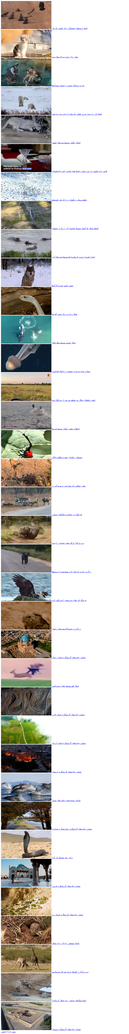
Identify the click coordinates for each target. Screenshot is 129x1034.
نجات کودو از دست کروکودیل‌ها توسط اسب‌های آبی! (73, 257)
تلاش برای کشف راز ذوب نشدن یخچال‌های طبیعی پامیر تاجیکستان (79, 171)
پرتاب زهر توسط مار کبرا (62, 858)
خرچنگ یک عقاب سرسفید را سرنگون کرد (69, 600)
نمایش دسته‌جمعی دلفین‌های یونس (66, 800)
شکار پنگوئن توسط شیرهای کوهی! (66, 143)
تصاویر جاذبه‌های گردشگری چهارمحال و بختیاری (72, 829)
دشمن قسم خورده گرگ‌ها (62, 286)
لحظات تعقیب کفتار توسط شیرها (65, 429)
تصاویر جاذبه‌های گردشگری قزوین (66, 886)
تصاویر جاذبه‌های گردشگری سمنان (66, 1029)
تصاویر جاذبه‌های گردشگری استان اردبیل (69, 743)
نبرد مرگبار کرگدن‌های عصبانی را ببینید (68, 543)
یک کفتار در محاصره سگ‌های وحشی (67, 515)
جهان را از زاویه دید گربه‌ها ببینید (65, 57)
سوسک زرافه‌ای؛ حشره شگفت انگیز (67, 457)
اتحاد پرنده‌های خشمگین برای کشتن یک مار (69, 28)
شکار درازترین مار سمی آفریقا (64, 314)
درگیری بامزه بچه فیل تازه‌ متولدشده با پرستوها (71, 572)
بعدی (13, 1032)
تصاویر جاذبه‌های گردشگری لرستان (66, 772)
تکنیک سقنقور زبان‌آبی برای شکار (65, 943)
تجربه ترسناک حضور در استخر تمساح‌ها (68, 85)
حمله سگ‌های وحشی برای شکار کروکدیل (69, 1000)
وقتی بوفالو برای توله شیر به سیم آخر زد (69, 486)
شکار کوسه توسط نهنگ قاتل (64, 343)
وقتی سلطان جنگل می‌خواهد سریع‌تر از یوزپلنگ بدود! (73, 400)
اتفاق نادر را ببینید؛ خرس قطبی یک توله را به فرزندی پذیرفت (77, 114)
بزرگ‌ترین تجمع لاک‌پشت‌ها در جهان (66, 629)
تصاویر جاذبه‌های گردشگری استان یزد (67, 915)
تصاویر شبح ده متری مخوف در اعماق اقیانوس (71, 371)
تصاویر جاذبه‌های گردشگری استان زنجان (69, 657)
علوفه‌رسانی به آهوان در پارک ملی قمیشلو (69, 200)
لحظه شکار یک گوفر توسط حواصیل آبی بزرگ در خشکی (75, 228)
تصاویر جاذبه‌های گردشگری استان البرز (68, 715)
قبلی (3, 1032)
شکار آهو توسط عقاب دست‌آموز (65, 686)
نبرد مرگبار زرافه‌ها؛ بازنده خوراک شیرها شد (70, 972)
